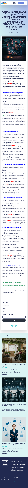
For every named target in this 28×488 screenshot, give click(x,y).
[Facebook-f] (16, 326)
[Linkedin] (12, 326)
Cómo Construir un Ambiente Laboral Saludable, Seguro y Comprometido (14, 365)
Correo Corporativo (7, 314)
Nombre (4, 296)
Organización (6, 302)
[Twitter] (14, 326)
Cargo (4, 308)
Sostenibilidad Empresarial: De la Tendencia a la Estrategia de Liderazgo (14, 404)
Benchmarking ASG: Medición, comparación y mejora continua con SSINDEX (13, 444)
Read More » (4, 374)
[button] (21, 3)
